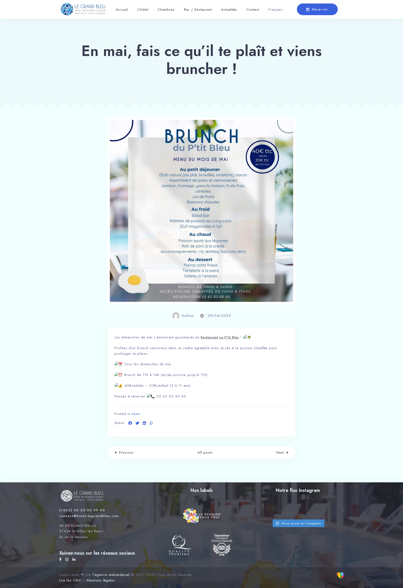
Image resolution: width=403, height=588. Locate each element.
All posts (205, 452)
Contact (253, 9)
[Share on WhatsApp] (151, 423)
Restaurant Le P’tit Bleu (220, 337)
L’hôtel (143, 9)
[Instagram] (67, 559)
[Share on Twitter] (137, 423)
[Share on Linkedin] (144, 423)
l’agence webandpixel (111, 574)
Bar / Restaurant (198, 9)
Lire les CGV (70, 580)
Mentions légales (101, 580)
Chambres (166, 9)
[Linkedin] (74, 559)
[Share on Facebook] (130, 423)
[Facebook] (61, 559)
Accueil (122, 9)
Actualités (229, 9)
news (136, 413)
